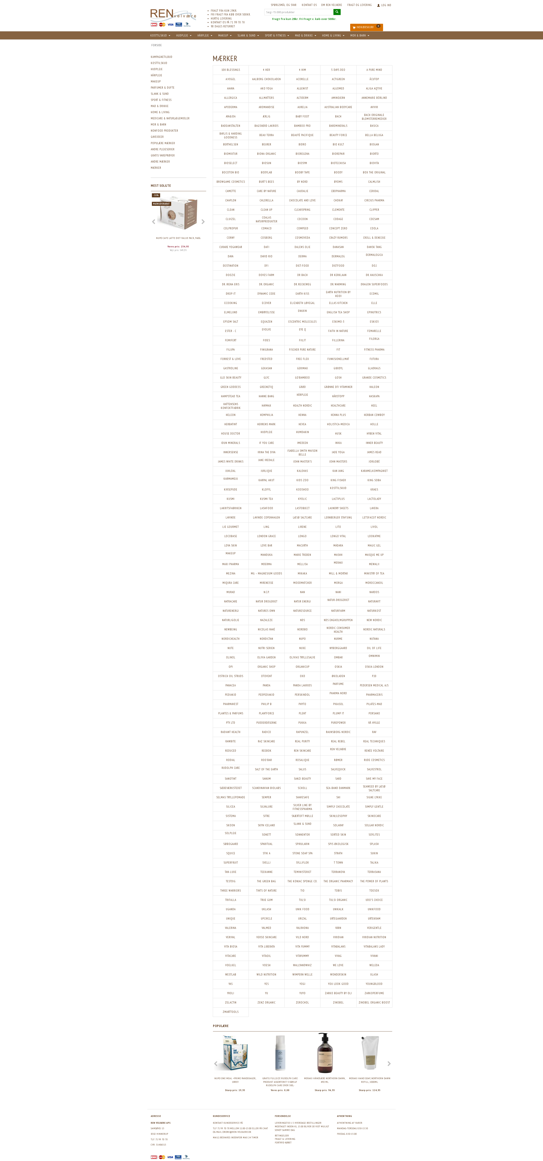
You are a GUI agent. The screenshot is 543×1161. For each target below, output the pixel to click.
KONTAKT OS (309, 5)
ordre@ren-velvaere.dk (237, 1131)
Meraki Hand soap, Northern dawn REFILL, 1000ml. (369, 1080)
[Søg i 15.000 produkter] (337, 12)
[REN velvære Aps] (173, 15)
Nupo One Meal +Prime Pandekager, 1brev (235, 1080)
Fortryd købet (283, 1142)
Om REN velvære (331, 5)
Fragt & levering (285, 1138)
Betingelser (282, 1135)
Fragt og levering (359, 5)
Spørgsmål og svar (284, 5)
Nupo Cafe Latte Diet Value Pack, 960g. (178, 238)
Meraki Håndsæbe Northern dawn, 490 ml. (325, 1080)
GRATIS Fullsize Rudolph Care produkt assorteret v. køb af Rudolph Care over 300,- (280, 1082)
